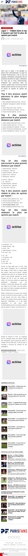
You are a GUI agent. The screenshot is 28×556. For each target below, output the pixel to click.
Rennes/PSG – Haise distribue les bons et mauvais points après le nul (16, 504)
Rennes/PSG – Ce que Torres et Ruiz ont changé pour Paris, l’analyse (16, 444)
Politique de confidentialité (10, 544)
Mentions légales (10, 542)
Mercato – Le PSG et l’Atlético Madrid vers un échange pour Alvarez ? (16, 456)
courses (4, 352)
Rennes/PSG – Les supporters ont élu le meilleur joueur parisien (17, 497)
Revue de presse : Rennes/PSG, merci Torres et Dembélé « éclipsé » (16, 518)
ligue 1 (10, 352)
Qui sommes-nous (21, 544)
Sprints (16, 352)
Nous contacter (18, 542)
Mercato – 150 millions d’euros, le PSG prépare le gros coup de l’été (17, 485)
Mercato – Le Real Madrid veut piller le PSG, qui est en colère (16, 463)
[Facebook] (9, 537)
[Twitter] (12, 537)
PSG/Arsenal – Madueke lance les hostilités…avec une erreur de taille (17, 478)
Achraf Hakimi (20, 350)
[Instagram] (18, 537)
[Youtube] (15, 537)
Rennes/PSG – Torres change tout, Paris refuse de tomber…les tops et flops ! (17, 511)
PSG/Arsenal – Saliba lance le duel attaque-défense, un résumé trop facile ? (17, 471)
